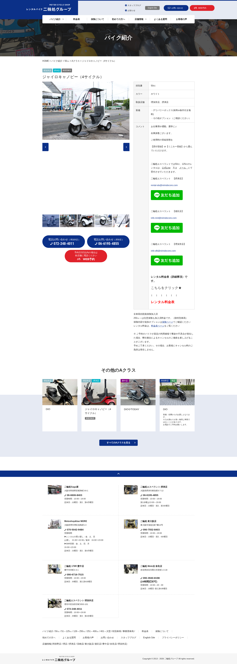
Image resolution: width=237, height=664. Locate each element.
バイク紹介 (47, 631)
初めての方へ (118, 19)
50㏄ (57, 631)
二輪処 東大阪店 (148, 521)
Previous (45, 147)
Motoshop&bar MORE (75, 521)
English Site (152, 8)
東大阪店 (89, 644)
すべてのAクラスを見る (118, 442)
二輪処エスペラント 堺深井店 (78, 600)
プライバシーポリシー (173, 637)
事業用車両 (128, 631)
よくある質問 (160, 19)
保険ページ (167, 322)
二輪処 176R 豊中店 (74, 566)
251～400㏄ (93, 631)
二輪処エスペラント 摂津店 (153, 487)
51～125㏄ (66, 631)
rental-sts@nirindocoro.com (164, 185)
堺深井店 (122, 644)
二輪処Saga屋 (71, 487)
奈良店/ (114, 644)
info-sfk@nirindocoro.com (163, 251)
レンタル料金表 (162, 302)
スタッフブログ (134, 5)
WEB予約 (202, 8)
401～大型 (105, 631)
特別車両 (116, 631)
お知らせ (131, 10)
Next (126, 147)
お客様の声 (181, 19)
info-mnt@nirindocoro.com (164, 218)
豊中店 (105, 644)
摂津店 (72, 644)
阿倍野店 (56, 644)
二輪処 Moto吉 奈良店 (151, 566)
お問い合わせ (177, 8)
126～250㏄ (79, 631)
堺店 (65, 644)
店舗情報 (46, 644)
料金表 (76, 19)
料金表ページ (157, 326)
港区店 (98, 644)
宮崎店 (80, 644)
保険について (97, 19)
